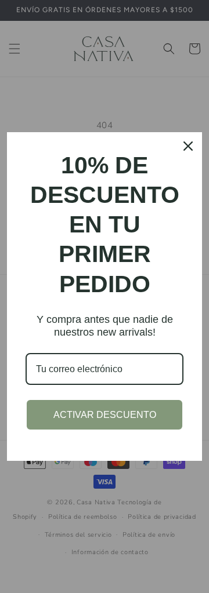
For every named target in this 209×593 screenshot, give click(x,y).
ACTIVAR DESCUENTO (104, 415)
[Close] (188, 146)
